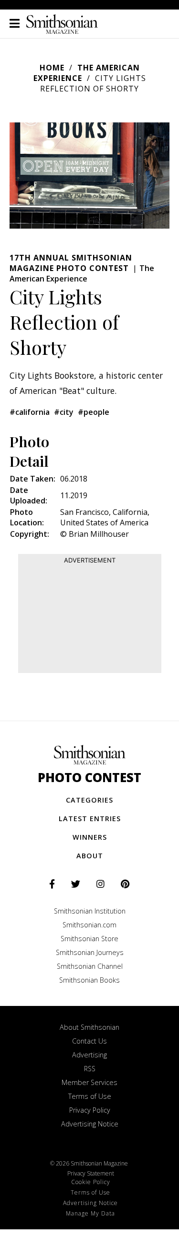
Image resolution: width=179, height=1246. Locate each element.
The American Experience (86, 72)
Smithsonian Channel (90, 966)
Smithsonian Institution (90, 910)
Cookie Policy (90, 1182)
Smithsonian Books (89, 980)
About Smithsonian (89, 1027)
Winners (90, 837)
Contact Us (89, 1040)
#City (64, 412)
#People (93, 412)
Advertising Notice (89, 1123)
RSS (89, 1068)
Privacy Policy (89, 1110)
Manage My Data (90, 1213)
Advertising (89, 1054)
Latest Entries (90, 818)
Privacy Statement (90, 1173)
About (89, 855)
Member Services (89, 1082)
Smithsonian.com (89, 924)
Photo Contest (89, 777)
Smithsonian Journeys (90, 952)
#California (30, 412)
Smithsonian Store (89, 938)
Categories (89, 799)
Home (52, 67)
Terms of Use (89, 1096)
